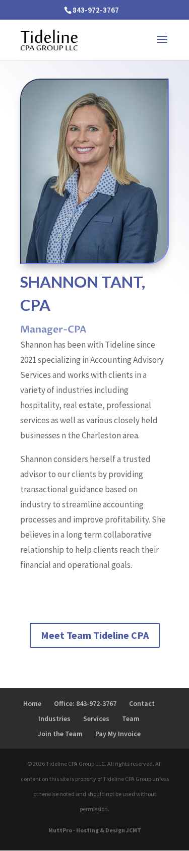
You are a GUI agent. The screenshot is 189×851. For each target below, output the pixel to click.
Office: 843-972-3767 (85, 703)
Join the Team (60, 733)
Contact (142, 703)
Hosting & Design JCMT (108, 830)
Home (32, 703)
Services (96, 718)
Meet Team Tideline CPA (95, 635)
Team (131, 718)
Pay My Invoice (118, 733)
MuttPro (60, 830)
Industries (54, 718)
